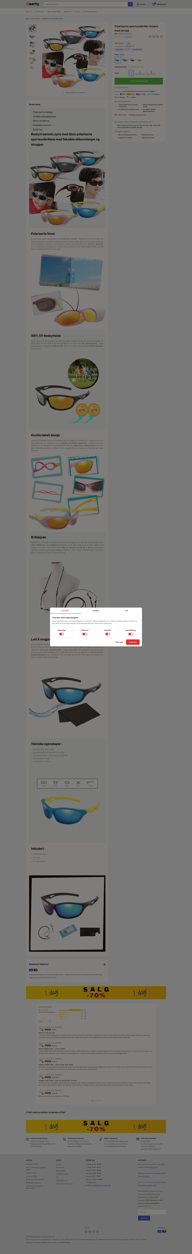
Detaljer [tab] (96, 611)
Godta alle (133, 642)
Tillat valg (119, 642)
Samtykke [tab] (65, 611)
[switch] (61, 634)
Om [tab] (126, 611)
